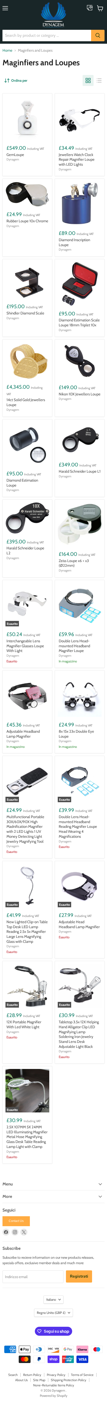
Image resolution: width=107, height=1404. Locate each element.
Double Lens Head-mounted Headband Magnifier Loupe (74, 646)
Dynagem (12, 159)
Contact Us (16, 1221)
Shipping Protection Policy (68, 1380)
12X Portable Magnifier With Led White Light (23, 1024)
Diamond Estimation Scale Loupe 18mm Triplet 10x (79, 322)
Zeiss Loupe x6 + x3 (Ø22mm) (74, 563)
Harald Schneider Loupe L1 (80, 471)
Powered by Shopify (53, 1396)
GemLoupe (15, 154)
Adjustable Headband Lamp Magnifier (23, 734)
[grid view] (88, 80)
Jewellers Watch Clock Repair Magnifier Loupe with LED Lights (77, 159)
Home (7, 50)
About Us (21, 1380)
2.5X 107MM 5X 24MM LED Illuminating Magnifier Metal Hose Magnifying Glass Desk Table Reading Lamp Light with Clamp (27, 1137)
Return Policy (32, 1375)
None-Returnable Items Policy (53, 1385)
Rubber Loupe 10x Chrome (27, 221)
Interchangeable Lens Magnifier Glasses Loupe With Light (25, 646)
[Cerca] (98, 35)
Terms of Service (82, 1375)
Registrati (79, 1276)
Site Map (39, 1380)
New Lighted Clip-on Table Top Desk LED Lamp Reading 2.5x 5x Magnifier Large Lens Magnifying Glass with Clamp (27, 932)
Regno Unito (51, 1313)
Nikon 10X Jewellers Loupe (80, 394)
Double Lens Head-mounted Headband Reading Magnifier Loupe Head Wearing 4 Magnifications (78, 827)
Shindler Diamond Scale (25, 313)
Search (13, 1375)
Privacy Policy (56, 1375)
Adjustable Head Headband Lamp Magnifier (79, 924)
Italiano (51, 1299)
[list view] (99, 80)
